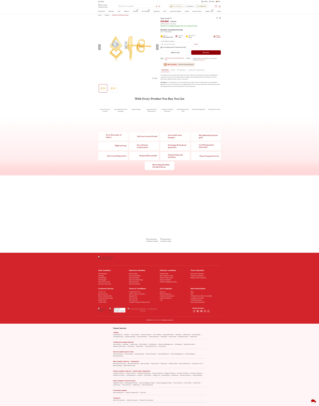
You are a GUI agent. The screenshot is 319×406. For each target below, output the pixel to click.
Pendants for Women (183, 373)
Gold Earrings (102, 278)
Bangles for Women (170, 373)
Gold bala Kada (165, 375)
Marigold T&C (133, 296)
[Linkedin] (208, 311)
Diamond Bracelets (118, 356)
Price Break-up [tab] (181, 70)
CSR (161, 300)
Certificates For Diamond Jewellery (201, 296)
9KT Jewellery (146, 11)
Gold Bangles (102, 280)
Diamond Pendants (151, 354)
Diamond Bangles (190, 354)
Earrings (107, 15)
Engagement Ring (118, 383)
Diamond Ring (133, 274)
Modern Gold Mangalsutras (166, 344)
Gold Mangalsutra (118, 334)
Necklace (127, 334)
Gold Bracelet (186, 334)
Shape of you (209, 11)
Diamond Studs (133, 282)
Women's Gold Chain (104, 284)
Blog (192, 292)
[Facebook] (197, 311)
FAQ (192, 294)
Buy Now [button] (206, 52)
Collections (156, 11)
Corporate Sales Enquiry (105, 298)
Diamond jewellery (118, 354)
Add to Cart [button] (175, 52)
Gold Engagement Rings (131, 383)
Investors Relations (166, 298)
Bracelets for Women (196, 373)
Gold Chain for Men (104, 282)
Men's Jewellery (145, 363)
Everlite (187, 11)
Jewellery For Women (118, 373)
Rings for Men (155, 363)
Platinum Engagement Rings (164, 383)
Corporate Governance (167, 296)
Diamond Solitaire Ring (136, 280)
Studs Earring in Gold (151, 346)
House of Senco (197, 11)
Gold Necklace (102, 274)
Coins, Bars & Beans (175, 11)
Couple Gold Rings (197, 375)
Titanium (135, 11)
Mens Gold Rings (117, 365)
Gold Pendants (143, 344)
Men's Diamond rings (133, 363)
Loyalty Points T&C (134, 292)
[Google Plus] (204, 311)
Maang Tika (156, 375)
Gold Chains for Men (189, 344)
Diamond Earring (134, 278)
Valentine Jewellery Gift (132, 392)
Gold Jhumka (147, 375)
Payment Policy (103, 294)
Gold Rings (178, 334)
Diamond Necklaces (163, 354)
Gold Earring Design (130, 336)
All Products (101, 11)
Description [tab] (165, 70)
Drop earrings (162, 346)
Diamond (111, 11)
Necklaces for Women (119, 375)
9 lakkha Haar (136, 385)
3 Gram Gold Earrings (147, 385)
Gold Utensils (116, 385)
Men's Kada (164, 363)
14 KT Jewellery (157, 334)
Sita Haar (139, 375)
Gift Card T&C (133, 298)
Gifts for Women (178, 383)
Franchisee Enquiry (196, 300)
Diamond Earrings (139, 354)
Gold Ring (101, 276)
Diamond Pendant (134, 284)
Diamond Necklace (135, 276)
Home (100, 15)
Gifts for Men (187, 383)
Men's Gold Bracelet (185, 363)
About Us (162, 292)
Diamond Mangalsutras (177, 354)
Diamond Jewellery (146, 334)
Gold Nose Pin (193, 336)
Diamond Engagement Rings (146, 383)
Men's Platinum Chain (166, 276)
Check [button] (196, 44)
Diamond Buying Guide (198, 302)
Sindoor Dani (196, 383)
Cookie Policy (102, 302)
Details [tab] (173, 70)
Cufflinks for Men (173, 363)
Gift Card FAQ (133, 300)
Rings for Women (131, 373)
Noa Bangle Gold (131, 375)
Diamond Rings (196, 334)
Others (219, 11)
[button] (156, 6)
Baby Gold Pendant (168, 334)
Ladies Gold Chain (154, 336)
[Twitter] (194, 311)
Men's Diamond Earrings (119, 363)
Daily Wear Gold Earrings (144, 373)
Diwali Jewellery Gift (118, 392)
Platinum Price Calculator (198, 278)
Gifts (164, 11)
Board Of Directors (165, 294)
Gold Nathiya (174, 375)
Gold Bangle (163, 336)
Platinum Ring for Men (166, 278)
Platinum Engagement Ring (168, 282)
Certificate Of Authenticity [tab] (196, 70)
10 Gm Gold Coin (126, 385)
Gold (119, 11)
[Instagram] (201, 311)
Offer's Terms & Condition (137, 294)
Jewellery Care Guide (197, 298)
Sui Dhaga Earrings (118, 336)
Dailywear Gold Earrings (119, 346)
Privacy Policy (102, 300)
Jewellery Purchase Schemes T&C (139, 302)
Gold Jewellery (135, 334)
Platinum (126, 11)
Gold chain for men (197, 363)
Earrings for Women (157, 373)
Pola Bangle (131, 346)
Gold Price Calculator (197, 276)
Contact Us (101, 292)
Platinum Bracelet (165, 280)
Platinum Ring (164, 274)
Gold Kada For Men (183, 336)
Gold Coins (143, 392)
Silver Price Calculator (197, 274)
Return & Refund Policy (105, 296)
